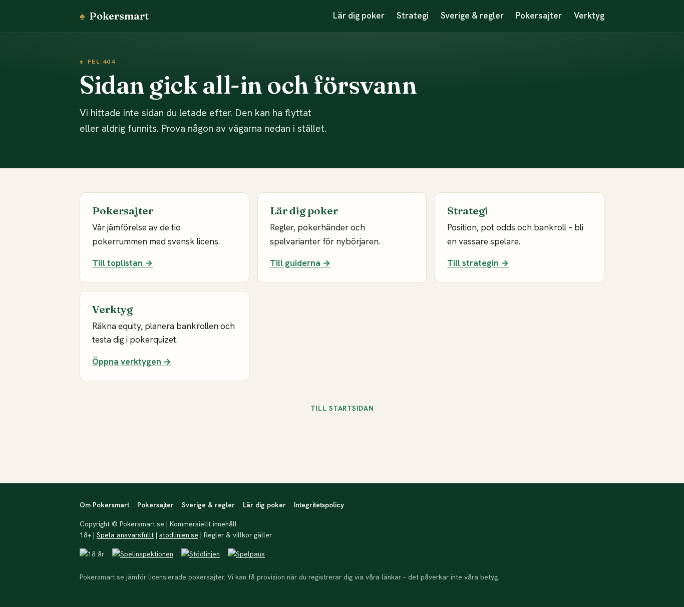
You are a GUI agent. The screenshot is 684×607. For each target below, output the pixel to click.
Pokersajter (539, 15)
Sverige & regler (472, 15)
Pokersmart (114, 16)
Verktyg (589, 15)
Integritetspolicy (319, 504)
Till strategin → (478, 262)
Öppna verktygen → (131, 361)
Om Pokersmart (104, 504)
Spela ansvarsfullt (125, 534)
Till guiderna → (300, 262)
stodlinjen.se (178, 534)
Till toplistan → (122, 262)
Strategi (413, 15)
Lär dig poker (359, 15)
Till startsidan (342, 408)
